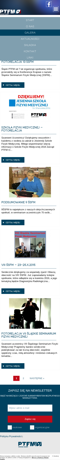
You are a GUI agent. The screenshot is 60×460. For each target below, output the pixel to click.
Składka (30, 45)
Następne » (37, 378)
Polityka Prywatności (11, 436)
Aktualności (30, 38)
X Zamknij (55, 456)
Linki (30, 57)
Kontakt (30, 51)
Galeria (30, 32)
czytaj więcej (13, 85)
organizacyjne (42, 427)
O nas (30, 26)
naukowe (17, 427)
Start (30, 20)
